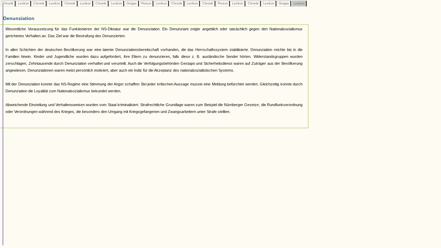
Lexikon (23, 3)
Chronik (7, 3)
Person (146, 3)
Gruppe (131, 3)
